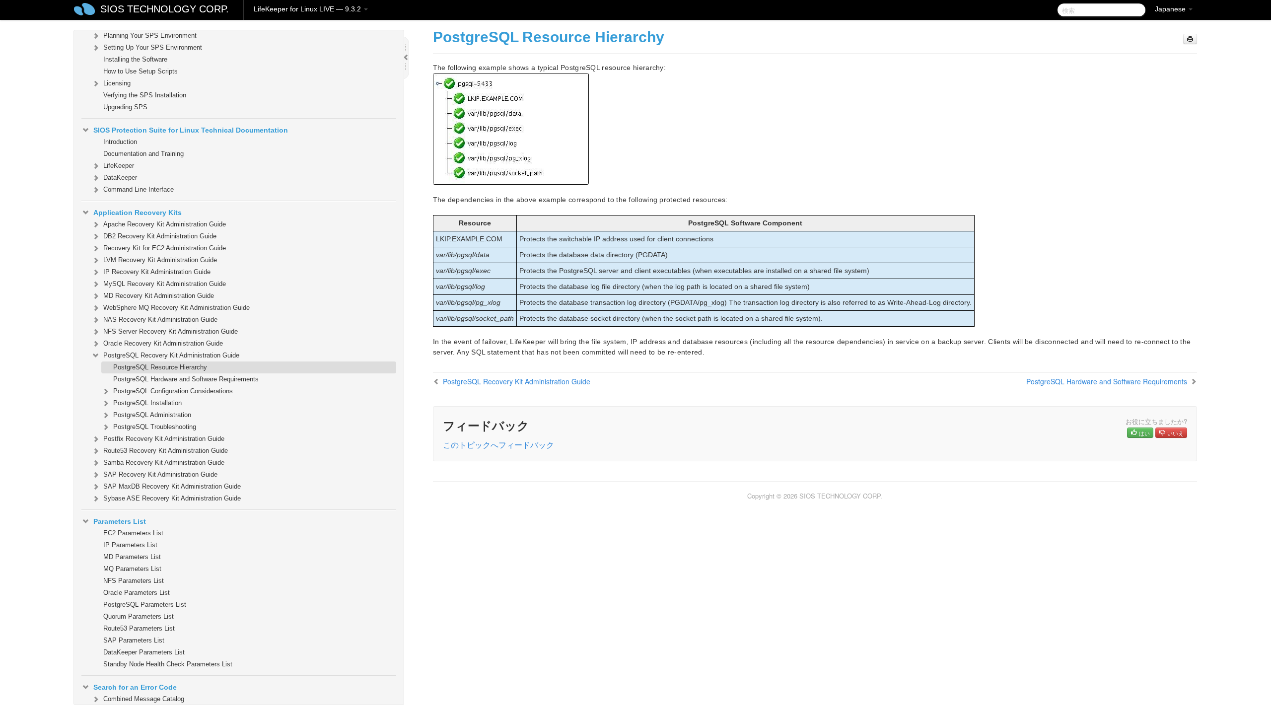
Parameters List (119, 521)
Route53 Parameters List (139, 628)
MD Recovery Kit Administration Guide (158, 295)
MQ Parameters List (132, 568)
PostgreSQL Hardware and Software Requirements (186, 379)
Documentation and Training (143, 153)
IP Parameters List (130, 545)
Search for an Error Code (135, 687)
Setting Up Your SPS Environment (152, 47)
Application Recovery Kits (137, 212)
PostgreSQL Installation (147, 403)
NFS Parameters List (133, 580)
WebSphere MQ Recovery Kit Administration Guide (176, 307)
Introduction (120, 141)
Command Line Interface (138, 189)
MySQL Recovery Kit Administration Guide (164, 283)
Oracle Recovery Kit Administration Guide (163, 343)
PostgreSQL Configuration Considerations (173, 391)
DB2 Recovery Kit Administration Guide (159, 236)
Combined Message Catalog (143, 699)
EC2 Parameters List (133, 533)
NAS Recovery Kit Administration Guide (160, 319)
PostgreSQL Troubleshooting (154, 426)
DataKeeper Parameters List (144, 652)
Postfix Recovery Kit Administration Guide (163, 438)
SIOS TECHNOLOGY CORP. (164, 8)
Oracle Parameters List (136, 592)
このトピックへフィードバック (498, 444)
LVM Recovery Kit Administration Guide (160, 260)
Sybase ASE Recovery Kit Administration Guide (172, 498)
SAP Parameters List (133, 640)
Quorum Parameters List (138, 616)
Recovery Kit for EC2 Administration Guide (164, 248)
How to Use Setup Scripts (140, 71)
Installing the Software (135, 59)
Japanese (1171, 9)
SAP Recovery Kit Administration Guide (160, 474)
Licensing (117, 83)
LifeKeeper (118, 165)
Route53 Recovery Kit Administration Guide (165, 450)
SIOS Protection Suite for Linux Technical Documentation (190, 130)
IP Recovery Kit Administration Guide (157, 272)
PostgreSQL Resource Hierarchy (160, 367)
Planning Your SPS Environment (150, 35)
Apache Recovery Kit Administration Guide (164, 224)
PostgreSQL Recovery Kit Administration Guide (171, 355)
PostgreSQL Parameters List (144, 604)
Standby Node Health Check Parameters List (167, 664)
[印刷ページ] (1190, 39)
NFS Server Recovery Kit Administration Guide (170, 331)
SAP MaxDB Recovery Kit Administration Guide (172, 486)
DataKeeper (120, 177)
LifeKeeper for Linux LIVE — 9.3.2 (308, 9)
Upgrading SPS (125, 107)
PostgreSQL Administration (152, 415)
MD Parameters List (132, 557)
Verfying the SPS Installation (144, 95)
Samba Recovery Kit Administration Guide (163, 462)
